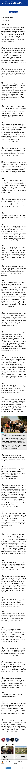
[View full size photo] (14, 424)
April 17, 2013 (14, 12)
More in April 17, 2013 (9, 744)
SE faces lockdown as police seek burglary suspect (7, 758)
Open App (8, 767)
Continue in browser (17, 767)
